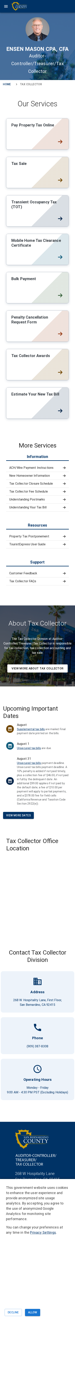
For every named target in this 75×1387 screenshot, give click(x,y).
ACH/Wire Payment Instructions (31, 468)
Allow (32, 1312)
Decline (13, 1312)
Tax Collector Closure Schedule (31, 483)
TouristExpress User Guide (27, 544)
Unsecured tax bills (29, 748)
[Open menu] (15, 6)
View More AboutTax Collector (37, 668)
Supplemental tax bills (31, 729)
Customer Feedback (23, 573)
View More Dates (18, 815)
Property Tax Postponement (29, 536)
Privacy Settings (43, 1232)
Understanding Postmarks (27, 499)
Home (7, 84)
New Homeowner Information (29, 475)
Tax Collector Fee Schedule (28, 491)
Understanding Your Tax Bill (28, 507)
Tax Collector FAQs (22, 581)
